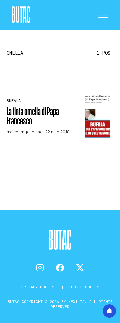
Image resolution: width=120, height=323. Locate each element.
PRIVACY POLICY (38, 286)
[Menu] (103, 15)
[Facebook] (60, 267)
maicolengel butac (24, 131)
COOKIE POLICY (84, 286)
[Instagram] (40, 267)
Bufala (14, 100)
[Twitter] (80, 267)
